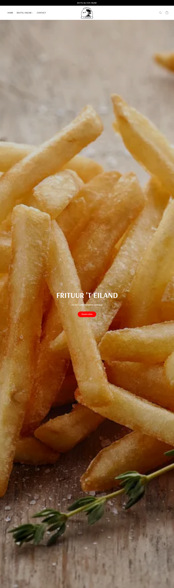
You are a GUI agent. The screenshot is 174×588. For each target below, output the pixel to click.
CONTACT (41, 13)
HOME (10, 13)
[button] (87, 13)
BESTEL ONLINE (24, 13)
